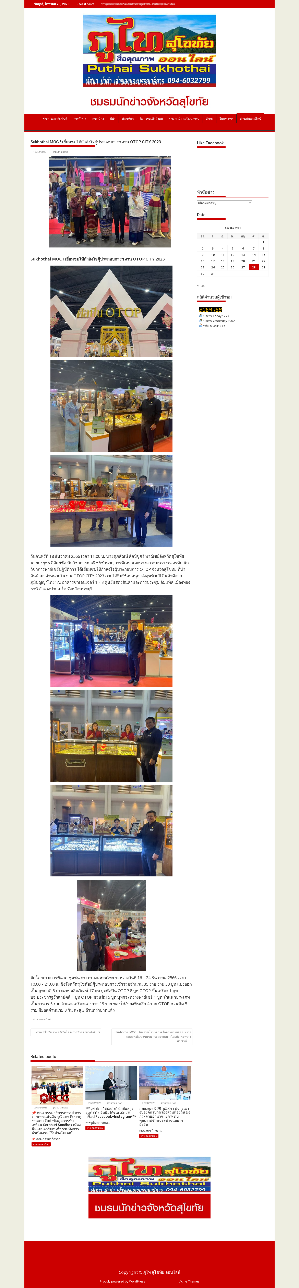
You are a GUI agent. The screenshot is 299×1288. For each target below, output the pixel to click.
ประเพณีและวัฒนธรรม (184, 119)
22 (263, 261)
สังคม (209, 119)
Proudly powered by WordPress (122, 1281)
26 (232, 267)
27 (243, 267)
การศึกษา (79, 119)
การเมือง (98, 119)
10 (213, 255)
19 (232, 261)
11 (223, 255)
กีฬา (113, 119)
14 (254, 255)
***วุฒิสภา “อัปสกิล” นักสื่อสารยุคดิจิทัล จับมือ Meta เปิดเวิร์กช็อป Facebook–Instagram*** (160, 4)
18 (223, 261)
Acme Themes (189, 1281)
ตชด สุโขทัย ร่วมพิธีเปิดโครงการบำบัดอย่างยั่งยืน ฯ (68, 1032)
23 (202, 267)
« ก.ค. (201, 285)
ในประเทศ (226, 119)
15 (263, 255)
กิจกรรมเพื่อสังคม (151, 119)
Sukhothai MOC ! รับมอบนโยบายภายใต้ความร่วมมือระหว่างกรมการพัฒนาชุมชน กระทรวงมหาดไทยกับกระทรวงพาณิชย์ (153, 1036)
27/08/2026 (40, 1107)
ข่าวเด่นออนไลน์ (250, 119)
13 (243, 255)
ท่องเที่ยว (128, 119)
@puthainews (60, 152)
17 (213, 261)
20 (243, 261)
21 (254, 261)
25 (223, 267)
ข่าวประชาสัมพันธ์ (55, 119)
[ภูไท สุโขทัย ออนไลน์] (34, 118)
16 (202, 261)
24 (213, 267)
